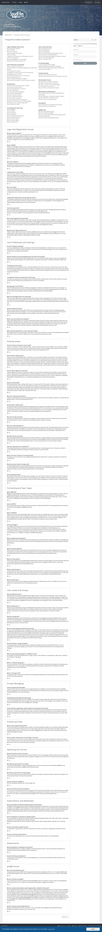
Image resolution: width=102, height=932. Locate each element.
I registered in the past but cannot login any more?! (20, 56)
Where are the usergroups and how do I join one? (50, 53)
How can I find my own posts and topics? (48, 88)
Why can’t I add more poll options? (15, 92)
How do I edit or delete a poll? (14, 93)
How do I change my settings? (14, 66)
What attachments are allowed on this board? (50, 104)
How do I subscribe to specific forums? (48, 98)
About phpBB (55, 873)
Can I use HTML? (11, 111)
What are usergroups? (44, 51)
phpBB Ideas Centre (16, 882)
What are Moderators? (44, 50)
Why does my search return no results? (48, 83)
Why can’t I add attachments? (15, 96)
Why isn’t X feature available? (46, 113)
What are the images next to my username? (18, 75)
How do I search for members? (46, 86)
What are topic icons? (12, 122)
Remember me (78, 60)
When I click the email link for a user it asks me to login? (21, 80)
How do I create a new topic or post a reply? (18, 85)
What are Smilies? (11, 112)
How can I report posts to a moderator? (17, 99)
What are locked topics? (13, 120)
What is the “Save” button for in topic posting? (19, 101)
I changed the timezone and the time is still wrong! (20, 72)
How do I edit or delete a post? (14, 87)
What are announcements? (14, 117)
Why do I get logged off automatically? (17, 59)
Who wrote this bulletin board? (46, 111)
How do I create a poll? (12, 90)
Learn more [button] (51, 929)
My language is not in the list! (14, 74)
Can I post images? (12, 114)
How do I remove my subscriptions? (47, 99)
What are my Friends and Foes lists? (47, 74)
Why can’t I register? (12, 51)
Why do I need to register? (13, 48)
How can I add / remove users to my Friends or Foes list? (52, 76)
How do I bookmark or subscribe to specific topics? (51, 96)
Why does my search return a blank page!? (49, 84)
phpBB (45, 291)
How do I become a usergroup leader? (48, 54)
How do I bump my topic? (13, 104)
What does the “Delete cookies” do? (16, 61)
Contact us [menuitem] (62, 926)
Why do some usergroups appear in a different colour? (52, 56)
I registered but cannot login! (14, 53)
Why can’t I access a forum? (14, 95)
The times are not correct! (14, 71)
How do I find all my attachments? (47, 106)
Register (80, 45)
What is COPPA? (11, 50)
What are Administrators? (45, 48)
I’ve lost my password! (12, 58)
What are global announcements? (15, 116)
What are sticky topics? (13, 119)
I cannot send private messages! (46, 64)
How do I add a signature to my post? (16, 88)
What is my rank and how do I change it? (17, 78)
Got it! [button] (93, 929)
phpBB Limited (50, 872)
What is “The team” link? (44, 59)
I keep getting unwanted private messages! (49, 66)
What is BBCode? (11, 109)
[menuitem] (14, 2)
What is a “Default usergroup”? (46, 58)
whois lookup (53, 891)
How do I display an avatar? (14, 77)
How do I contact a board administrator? (48, 117)
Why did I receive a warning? (14, 98)
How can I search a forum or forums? (47, 81)
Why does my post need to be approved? (17, 102)
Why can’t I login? (11, 54)
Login (74, 45)
